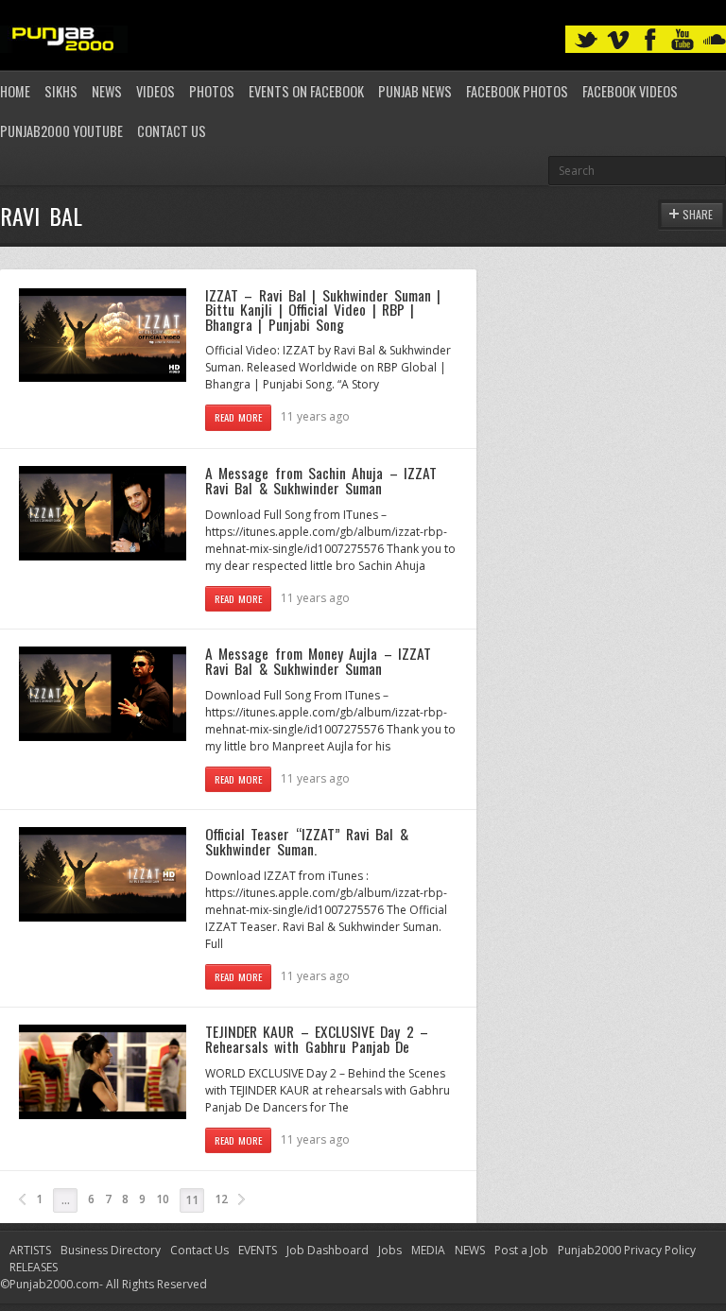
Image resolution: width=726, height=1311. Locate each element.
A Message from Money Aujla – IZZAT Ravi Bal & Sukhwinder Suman (318, 661)
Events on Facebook (306, 91)
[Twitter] (586, 40)
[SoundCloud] (714, 40)
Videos (155, 91)
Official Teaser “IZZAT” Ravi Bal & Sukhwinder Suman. (306, 841)
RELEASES (33, 1267)
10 (162, 1199)
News (107, 91)
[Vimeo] (618, 40)
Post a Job (521, 1250)
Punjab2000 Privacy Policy (627, 1250)
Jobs (390, 1250)
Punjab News (415, 91)
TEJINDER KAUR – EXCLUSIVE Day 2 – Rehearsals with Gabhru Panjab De (316, 1039)
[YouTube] (682, 40)
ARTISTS (30, 1250)
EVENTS (257, 1250)
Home (15, 91)
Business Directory (110, 1250)
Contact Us (171, 131)
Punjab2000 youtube (61, 131)
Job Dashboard (327, 1250)
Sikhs (61, 91)
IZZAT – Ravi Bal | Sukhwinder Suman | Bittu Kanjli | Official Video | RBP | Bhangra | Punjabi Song (323, 310)
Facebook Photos (517, 91)
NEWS (470, 1250)
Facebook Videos (630, 91)
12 (221, 1199)
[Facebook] (650, 40)
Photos (211, 91)
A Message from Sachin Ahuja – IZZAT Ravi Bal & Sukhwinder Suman (321, 480)
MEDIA (428, 1250)
